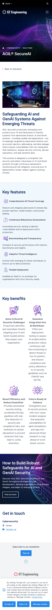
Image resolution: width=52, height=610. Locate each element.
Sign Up (26, 553)
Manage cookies (40, 604)
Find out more (10, 494)
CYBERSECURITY (13, 48)
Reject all (23, 604)
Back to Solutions (13, 69)
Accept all (9, 604)
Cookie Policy (37, 597)
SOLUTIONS (27, 48)
